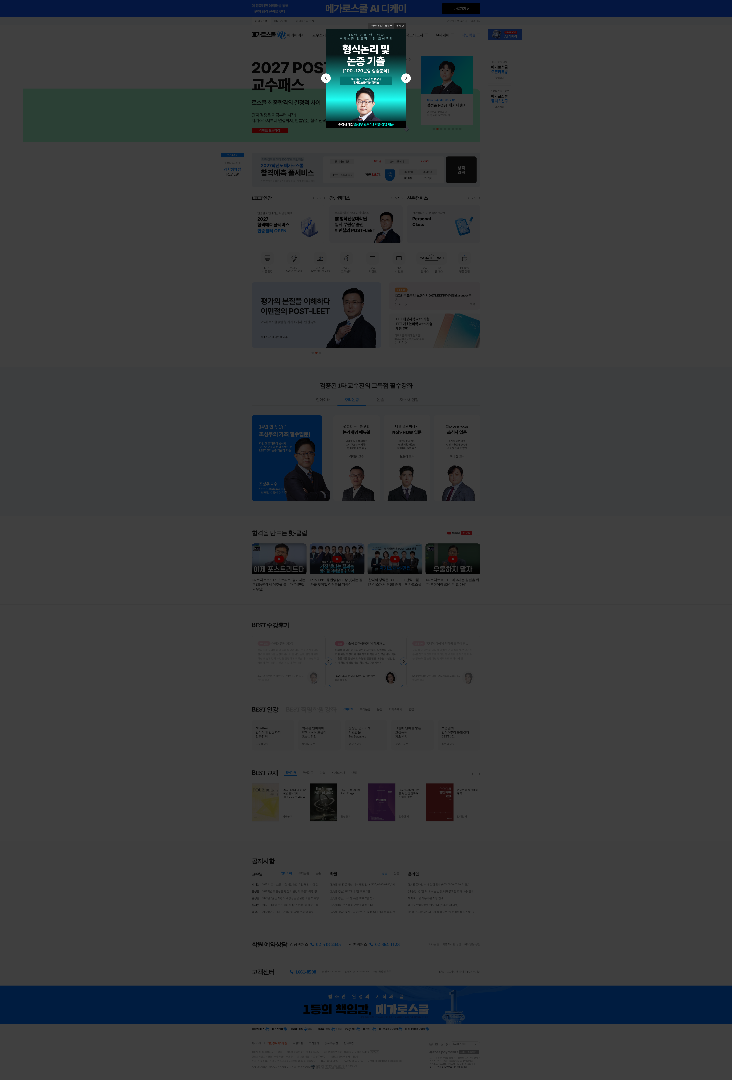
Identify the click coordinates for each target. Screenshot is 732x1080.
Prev (326, 78)
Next (406, 78)
